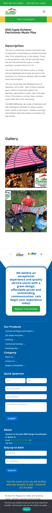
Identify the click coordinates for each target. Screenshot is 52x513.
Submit (12, 470)
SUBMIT (12, 418)
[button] (41, 254)
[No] (49, 506)
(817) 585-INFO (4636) (36, 3)
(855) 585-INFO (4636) (13, 3)
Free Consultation (26, 19)
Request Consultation (26, 308)
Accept (27, 509)
